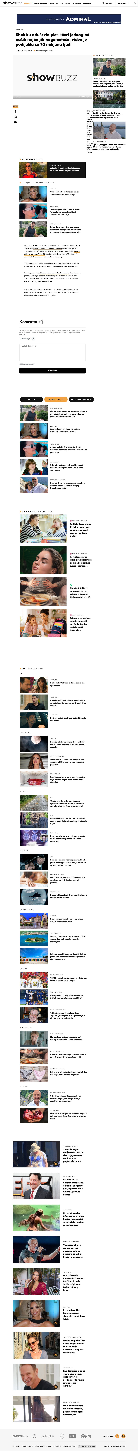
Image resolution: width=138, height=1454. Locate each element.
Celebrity (28, 3)
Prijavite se (52, 370)
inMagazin (76, 3)
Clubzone (87, 3)
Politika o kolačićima (69, 1446)
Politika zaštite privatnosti (53, 1446)
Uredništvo (16, 1446)
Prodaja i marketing (27, 1446)
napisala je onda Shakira (44, 281)
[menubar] (135, 3)
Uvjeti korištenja (39, 1446)
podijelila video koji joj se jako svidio (47, 248)
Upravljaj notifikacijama (88, 1446)
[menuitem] (135, 3)
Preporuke (65, 3)
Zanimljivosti (40, 3)
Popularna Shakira (31, 246)
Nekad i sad (54, 3)
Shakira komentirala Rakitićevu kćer (54, 273)
